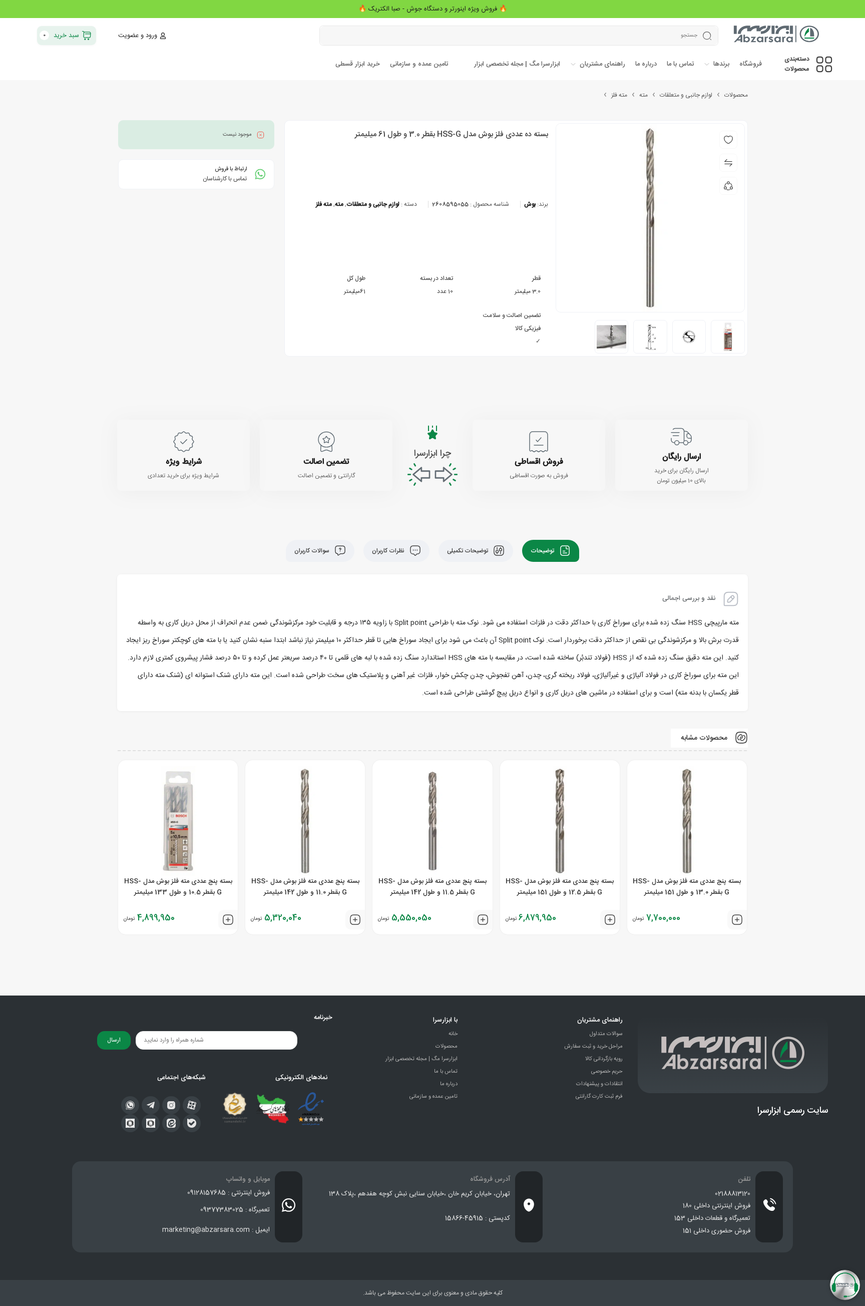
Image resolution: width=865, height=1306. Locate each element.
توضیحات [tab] (543, 551)
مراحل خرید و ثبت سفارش (593, 1046)
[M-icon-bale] (192, 1123)
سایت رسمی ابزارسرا (792, 1110)
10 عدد (445, 291)
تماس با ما (446, 1071)
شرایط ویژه (184, 462)
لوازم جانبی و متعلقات (686, 95)
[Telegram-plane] (151, 1105)
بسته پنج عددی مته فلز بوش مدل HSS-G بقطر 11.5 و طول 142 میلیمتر (432, 887)
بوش (530, 204)
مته (643, 95)
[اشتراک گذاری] (728, 186)
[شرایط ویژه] (184, 442)
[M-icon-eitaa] (171, 1123)
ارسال (114, 1040)
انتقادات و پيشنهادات (599, 1084)
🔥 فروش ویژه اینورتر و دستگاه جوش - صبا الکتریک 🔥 (432, 9)
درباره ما (449, 1084)
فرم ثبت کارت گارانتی (599, 1096)
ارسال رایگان (681, 457)
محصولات (736, 95)
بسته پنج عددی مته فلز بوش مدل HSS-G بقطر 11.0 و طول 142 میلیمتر (305, 887)
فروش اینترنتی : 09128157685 (228, 1192)
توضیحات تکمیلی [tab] (468, 551)
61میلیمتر (354, 291)
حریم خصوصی (607, 1071)
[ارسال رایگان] (681, 437)
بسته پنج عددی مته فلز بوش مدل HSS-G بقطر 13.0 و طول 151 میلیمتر (687, 887)
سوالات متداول (606, 1034)
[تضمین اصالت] (326, 442)
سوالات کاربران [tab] (312, 551)
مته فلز (619, 95)
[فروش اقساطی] (539, 442)
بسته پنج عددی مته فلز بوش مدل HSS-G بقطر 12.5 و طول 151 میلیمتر (560, 887)
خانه (453, 1034)
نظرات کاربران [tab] (389, 551)
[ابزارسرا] (777, 35)
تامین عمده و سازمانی (433, 1096)
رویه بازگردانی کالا (604, 1059)
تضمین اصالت (326, 462)
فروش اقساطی (539, 462)
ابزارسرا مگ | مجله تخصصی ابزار (421, 1059)
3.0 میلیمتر (528, 291)
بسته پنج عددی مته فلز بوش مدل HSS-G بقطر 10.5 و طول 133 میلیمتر (178, 887)
